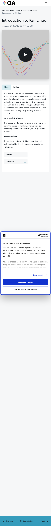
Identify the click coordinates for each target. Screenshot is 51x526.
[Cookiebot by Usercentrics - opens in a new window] (38, 235)
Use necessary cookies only (25, 289)
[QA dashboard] (9, 3)
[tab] (6, 87)
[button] (46, 3)
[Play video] (25, 54)
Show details (38, 275)
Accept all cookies (25, 282)
